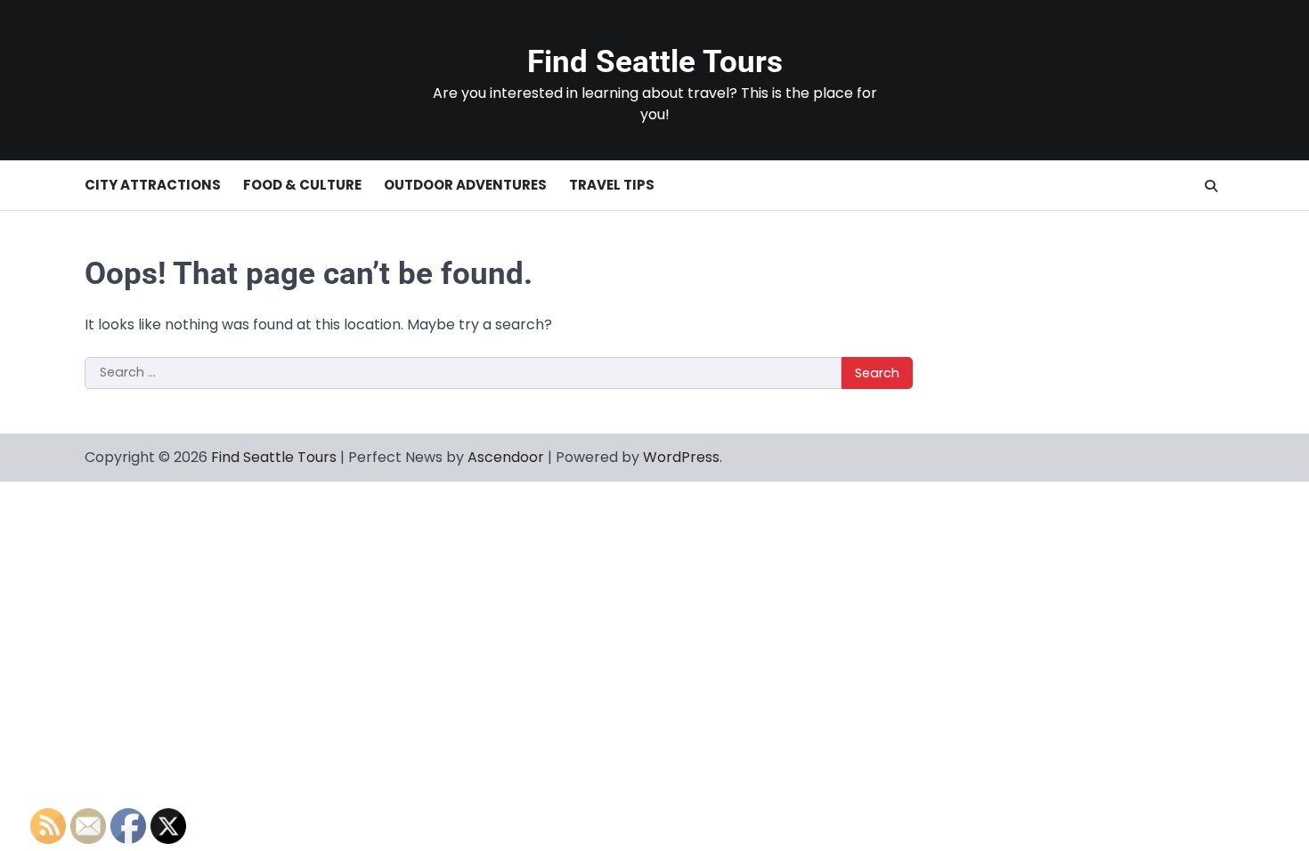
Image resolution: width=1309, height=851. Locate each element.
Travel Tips (611, 184)
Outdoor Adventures (465, 184)
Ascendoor (505, 457)
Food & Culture (302, 184)
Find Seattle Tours (655, 62)
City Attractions (153, 184)
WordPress (681, 457)
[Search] (1211, 186)
